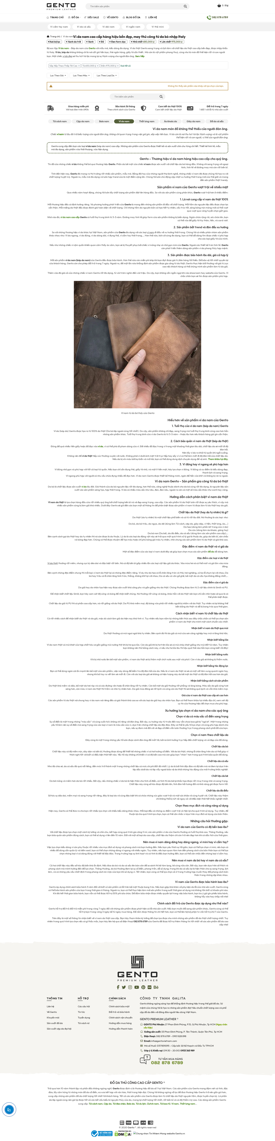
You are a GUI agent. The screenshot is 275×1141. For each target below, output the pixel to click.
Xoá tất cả (125, 65)
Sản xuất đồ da (55, 1023)
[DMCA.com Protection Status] (123, 1133)
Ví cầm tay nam (59, 26)
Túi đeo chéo (119, 1103)
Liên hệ (152, 17)
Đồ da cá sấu (217, 121)
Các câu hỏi (84, 1006)
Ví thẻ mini (158, 26)
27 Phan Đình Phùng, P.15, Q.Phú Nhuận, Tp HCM (185, 1026)
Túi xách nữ (83, 1023)
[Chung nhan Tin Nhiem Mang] (159, 1133)
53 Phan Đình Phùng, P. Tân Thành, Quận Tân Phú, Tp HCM (183, 1031)
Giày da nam (193, 121)
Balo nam (104, 121)
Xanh (91, 41)
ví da (84, 486)
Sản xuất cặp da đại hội (59, 1028)
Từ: (89, 65)
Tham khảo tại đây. (218, 459)
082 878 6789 (163, 1036)
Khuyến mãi (53, 1017)
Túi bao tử (165, 1103)
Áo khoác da (170, 121)
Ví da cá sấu (84, 26)
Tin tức (81, 1012)
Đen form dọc (118, 41)
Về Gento (112, 17)
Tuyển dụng (84, 1017)
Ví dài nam (108, 26)
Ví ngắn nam (133, 26)
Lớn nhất (172, 41)
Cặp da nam (82, 121)
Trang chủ (57, 17)
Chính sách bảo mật (119, 1006)
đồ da (211, 551)
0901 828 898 (179, 1036)
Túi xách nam (60, 121)
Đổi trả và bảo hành (119, 1012)
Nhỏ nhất (143, 41)
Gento (92, 48)
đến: (108, 65)
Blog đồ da (133, 17)
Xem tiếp (140, 56)
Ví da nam (63, 48)
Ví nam (175, 1103)
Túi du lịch (141, 1103)
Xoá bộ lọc (54, 41)
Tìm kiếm (185, 6)
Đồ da (75, 17)
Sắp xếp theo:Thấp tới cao (63, 65)
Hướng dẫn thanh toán (121, 1028)
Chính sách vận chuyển (120, 1017)
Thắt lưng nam (146, 121)
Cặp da (108, 1103)
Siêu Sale (93, 17)
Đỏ (102, 41)
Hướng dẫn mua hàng (120, 1023)
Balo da (131, 1103)
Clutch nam (153, 1103)
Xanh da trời (74, 41)
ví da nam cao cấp (70, 217)
